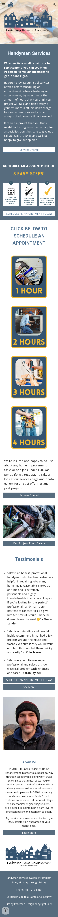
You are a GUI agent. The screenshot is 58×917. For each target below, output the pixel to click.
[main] (29, 53)
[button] (3, 4)
